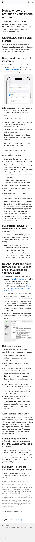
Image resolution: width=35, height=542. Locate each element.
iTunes (28, 286)
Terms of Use (4, 538)
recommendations (10, 69)
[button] (28, 2)
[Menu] (33, 2)
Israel (2, 534)
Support (8, 525)
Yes (12, 520)
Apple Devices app (17, 279)
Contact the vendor (23, 505)
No (19, 520)
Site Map (12, 538)
